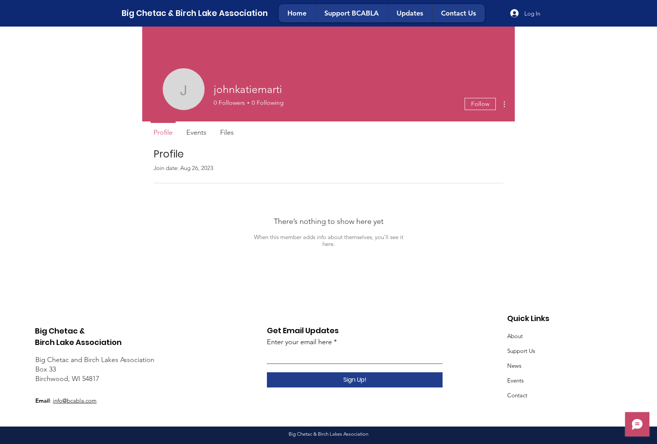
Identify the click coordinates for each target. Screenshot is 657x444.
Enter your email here (299, 342)
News (514, 365)
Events (515, 380)
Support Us (521, 350)
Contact (517, 395)
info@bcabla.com (75, 400)
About (515, 336)
